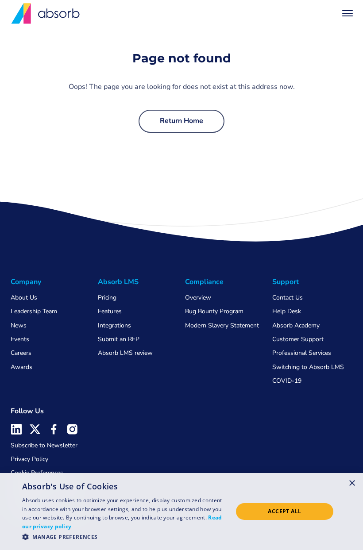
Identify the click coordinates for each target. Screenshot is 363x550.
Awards (21, 367)
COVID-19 (286, 381)
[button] (347, 13)
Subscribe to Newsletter (44, 445)
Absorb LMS (118, 282)
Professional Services (301, 353)
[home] (46, 13)
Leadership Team (34, 311)
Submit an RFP (118, 339)
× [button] (352, 483)
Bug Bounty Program (214, 311)
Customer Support (298, 339)
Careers (21, 353)
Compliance (204, 282)
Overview (198, 297)
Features (110, 311)
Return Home (181, 121)
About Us (24, 297)
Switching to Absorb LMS (308, 367)
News (19, 325)
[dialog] (181, 511)
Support (285, 282)
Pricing (107, 297)
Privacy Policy (29, 459)
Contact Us (287, 297)
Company (26, 282)
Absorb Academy (296, 325)
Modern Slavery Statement (222, 325)
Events (20, 339)
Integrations (114, 325)
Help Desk (286, 311)
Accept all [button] (284, 511)
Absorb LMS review (125, 353)
